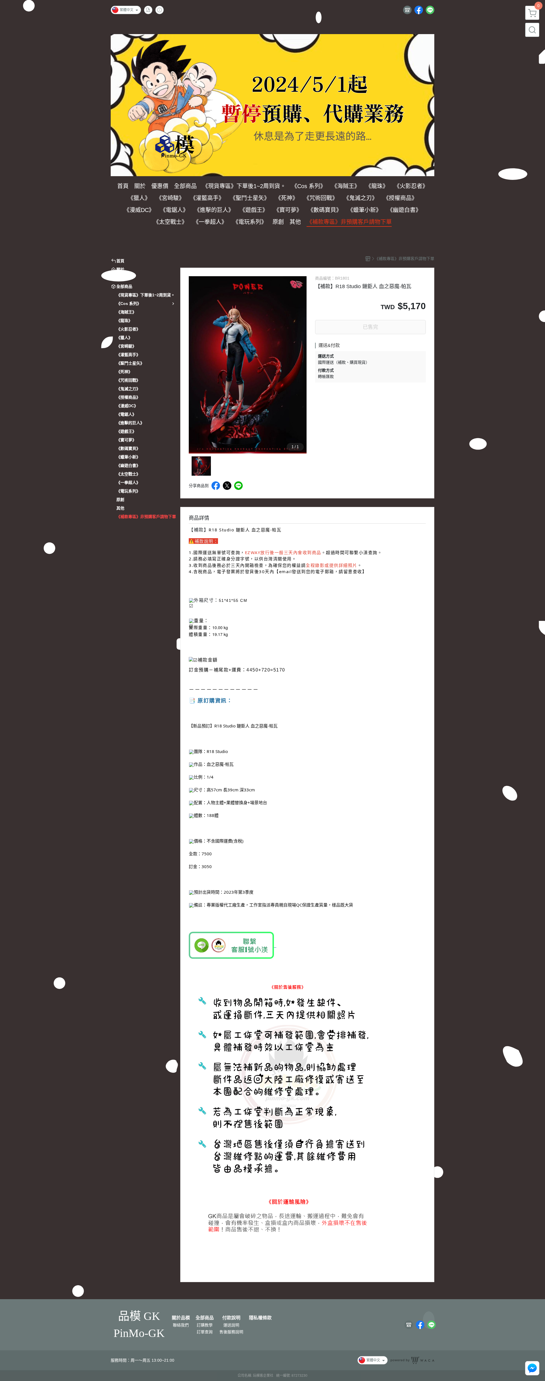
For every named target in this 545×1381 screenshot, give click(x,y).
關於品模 (181, 1318)
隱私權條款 (260, 1318)
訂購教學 (205, 1325)
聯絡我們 (181, 1325)
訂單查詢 (205, 1332)
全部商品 (205, 1318)
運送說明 (231, 1325)
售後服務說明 (231, 1332)
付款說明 (231, 1318)
